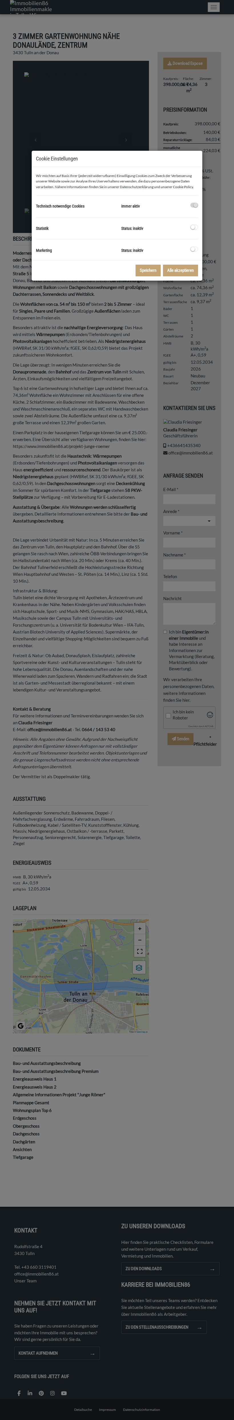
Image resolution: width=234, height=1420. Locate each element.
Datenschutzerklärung (137, 187)
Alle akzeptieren (180, 270)
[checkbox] (194, 205)
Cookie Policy (183, 187)
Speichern (148, 270)
